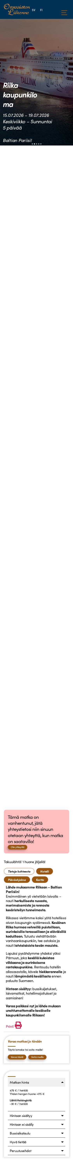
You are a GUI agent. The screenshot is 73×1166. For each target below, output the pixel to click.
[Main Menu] (64, 13)
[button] (32, 144)
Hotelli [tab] (44, 871)
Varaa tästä (17, 1057)
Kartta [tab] (40, 880)
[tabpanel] (36, 957)
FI (41, 10)
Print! (10, 1026)
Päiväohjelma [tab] (17, 880)
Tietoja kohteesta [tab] (19, 871)
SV (33, 10)
